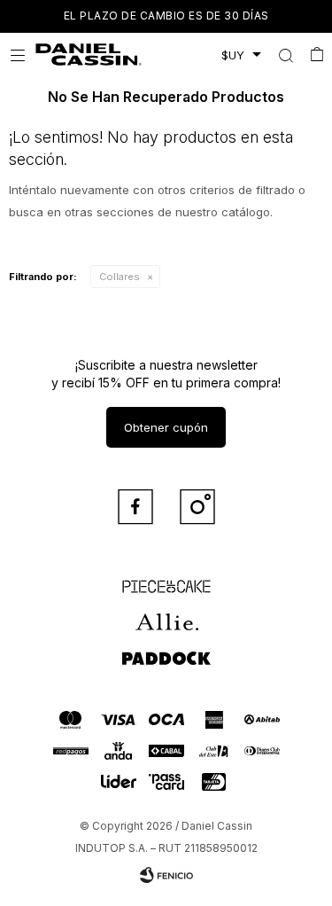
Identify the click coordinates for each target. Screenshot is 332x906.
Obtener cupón (166, 427)
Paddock (166, 649)
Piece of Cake (166, 579)
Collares (119, 276)
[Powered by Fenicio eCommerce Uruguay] (166, 875)
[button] (285, 55)
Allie (166, 614)
